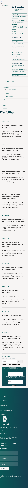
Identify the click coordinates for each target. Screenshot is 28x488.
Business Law (16, 37)
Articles (5, 108)
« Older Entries (6, 356)
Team (7, 84)
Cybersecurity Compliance (18, 59)
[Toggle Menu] (1, 3)
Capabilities (6, 5)
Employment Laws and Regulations (18, 10)
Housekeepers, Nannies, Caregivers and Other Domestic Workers (20, 28)
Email (15, 379)
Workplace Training (17, 31)
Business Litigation (17, 54)
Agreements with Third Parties (19, 20)
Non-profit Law (16, 57)
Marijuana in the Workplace (12, 315)
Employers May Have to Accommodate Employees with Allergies (13, 244)
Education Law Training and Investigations (19, 74)
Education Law (17, 63)
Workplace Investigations (18, 33)
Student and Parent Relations (19, 69)
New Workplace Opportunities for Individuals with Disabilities (13, 220)
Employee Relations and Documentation (18, 66)
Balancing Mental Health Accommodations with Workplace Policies (11, 196)
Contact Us (6, 99)
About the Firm (10, 81)
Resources (6, 87)
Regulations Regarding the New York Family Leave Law (13, 172)
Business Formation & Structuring (17, 40)
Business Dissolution (17, 52)
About (5, 79)
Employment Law (18, 7)
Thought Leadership (11, 89)
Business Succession (17, 49)
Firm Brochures (10, 96)
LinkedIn (15, 371)
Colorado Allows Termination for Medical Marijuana (13, 268)
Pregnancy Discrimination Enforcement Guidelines (11, 337)
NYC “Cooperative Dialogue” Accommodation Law (12, 149)
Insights (8, 93)
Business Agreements (17, 43)
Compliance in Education (18, 71)
